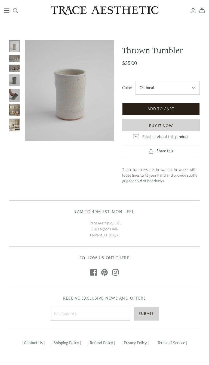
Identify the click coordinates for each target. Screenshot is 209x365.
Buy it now (161, 125)
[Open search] (15, 10)
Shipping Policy (66, 342)
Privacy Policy (135, 342)
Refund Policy (101, 342)
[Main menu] (7, 10)
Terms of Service (171, 342)
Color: (127, 87)
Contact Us (33, 342)
